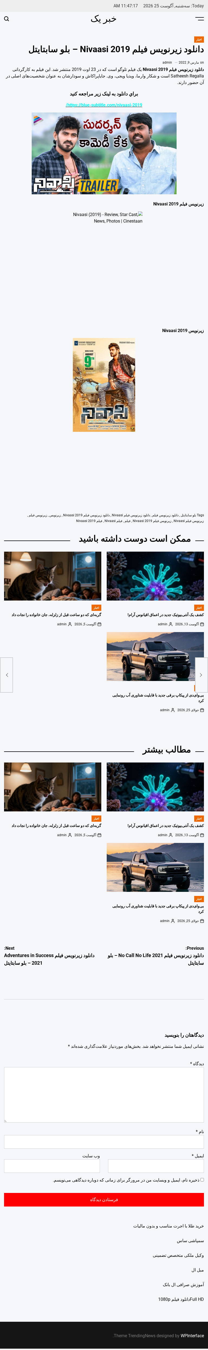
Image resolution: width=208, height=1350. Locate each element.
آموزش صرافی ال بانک (183, 1284)
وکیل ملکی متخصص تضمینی (178, 1255)
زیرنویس (55, 515)
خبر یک (103, 18)
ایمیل (198, 1155)
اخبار (199, 39)
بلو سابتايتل (188, 515)
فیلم (128, 521)
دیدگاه (197, 1063)
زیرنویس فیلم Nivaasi (189, 521)
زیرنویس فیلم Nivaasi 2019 (152, 521)
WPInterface (192, 1335)
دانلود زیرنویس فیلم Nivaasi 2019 (86, 515)
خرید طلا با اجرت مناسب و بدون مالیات (168, 1226)
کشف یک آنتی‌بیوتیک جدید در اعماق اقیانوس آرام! (166, 614)
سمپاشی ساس (190, 1240)
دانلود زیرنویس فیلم (165, 515)
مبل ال (197, 1270)
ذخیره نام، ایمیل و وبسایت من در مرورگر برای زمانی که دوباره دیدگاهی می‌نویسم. (126, 1180)
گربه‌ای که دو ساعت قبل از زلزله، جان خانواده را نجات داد (56, 614)
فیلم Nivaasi (113, 521)
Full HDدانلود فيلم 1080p (181, 1299)
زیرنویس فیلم (38, 515)
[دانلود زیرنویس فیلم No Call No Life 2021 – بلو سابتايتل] (201, 675)
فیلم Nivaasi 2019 (89, 521)
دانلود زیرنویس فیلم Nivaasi (131, 515)
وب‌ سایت (91, 1155)
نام (200, 1131)
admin (167, 62)
